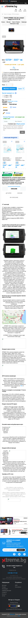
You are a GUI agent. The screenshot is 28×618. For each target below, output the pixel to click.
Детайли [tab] (8, 193)
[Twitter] (19, 554)
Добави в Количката (10, 88)
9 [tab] (19, 168)
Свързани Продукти (10, 137)
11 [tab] (23, 168)
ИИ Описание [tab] (14, 197)
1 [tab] (2, 168)
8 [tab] (17, 168)
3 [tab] (7, 168)
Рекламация (16, 3)
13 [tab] (13, 170)
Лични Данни (18, 587)
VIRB (21, 385)
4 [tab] (9, 168)
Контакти (21, 3)
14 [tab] (15, 170)
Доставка (6, 3)
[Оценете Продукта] (11, 141)
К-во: (3, 85)
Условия (11, 3)
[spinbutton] (8, 85)
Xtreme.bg (12, 614)
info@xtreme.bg (13, 1)
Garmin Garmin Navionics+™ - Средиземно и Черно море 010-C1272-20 (20, 159)
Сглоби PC (4, 592)
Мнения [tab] (19, 193)
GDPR (16, 585)
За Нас (3, 595)
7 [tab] (15, 168)
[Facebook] (14, 554)
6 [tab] (13, 168)
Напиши (8, 113)
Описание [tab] (14, 189)
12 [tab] (25, 168)
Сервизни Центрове (6, 590)
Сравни (20, 88)
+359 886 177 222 (12, 573)
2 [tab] (5, 168)
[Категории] (2, 6)
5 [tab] (11, 168)
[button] (12, 84)
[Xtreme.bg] (11, 6)
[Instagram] (24, 554)
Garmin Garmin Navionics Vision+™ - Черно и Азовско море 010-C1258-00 (7, 159)
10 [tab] (21, 168)
